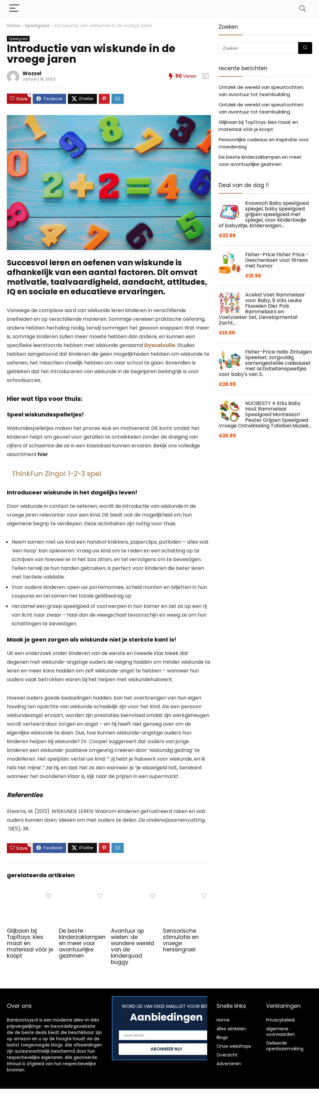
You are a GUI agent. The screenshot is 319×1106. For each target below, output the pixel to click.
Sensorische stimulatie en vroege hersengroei (181, 940)
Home (13, 25)
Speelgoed (37, 25)
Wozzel (31, 73)
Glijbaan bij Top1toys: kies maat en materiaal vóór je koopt (30, 943)
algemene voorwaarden (280, 1031)
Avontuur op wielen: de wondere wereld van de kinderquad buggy (132, 946)
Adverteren (229, 1063)
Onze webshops (234, 1046)
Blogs (222, 1037)
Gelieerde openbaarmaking (284, 1046)
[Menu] (14, 8)
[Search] (302, 8)
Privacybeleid (280, 1020)
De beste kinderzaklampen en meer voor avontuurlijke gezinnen (82, 943)
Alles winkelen (231, 1029)
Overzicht (227, 1055)
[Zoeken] (305, 48)
